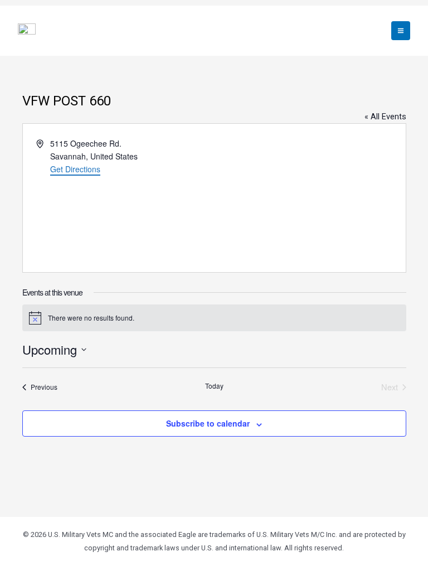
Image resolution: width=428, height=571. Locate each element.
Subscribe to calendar (208, 423)
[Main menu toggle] (400, 30)
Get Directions (75, 169)
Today (214, 385)
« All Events (385, 117)
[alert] (214, 317)
